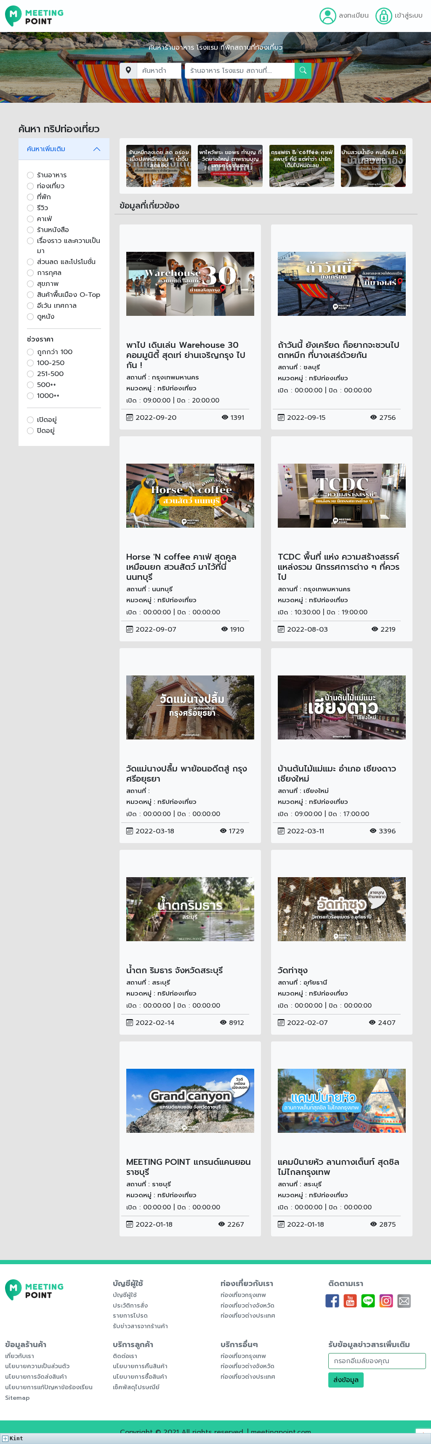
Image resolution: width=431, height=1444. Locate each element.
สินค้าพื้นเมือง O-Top (68, 295)
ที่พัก (44, 197)
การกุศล (49, 273)
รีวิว (42, 208)
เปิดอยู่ (47, 420)
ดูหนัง (45, 317)
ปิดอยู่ (46, 431)
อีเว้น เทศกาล (57, 306)
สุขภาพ (48, 284)
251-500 (50, 374)
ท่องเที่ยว (50, 186)
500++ (46, 385)
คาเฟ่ (44, 219)
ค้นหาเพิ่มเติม (46, 149)
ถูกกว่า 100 (54, 352)
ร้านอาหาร (52, 175)
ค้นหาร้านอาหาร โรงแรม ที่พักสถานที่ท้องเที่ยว (215, 48)
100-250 (50, 363)
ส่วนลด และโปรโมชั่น (66, 262)
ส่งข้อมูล (346, 1380)
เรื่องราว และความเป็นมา (68, 246)
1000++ (48, 396)
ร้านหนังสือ (53, 230)
